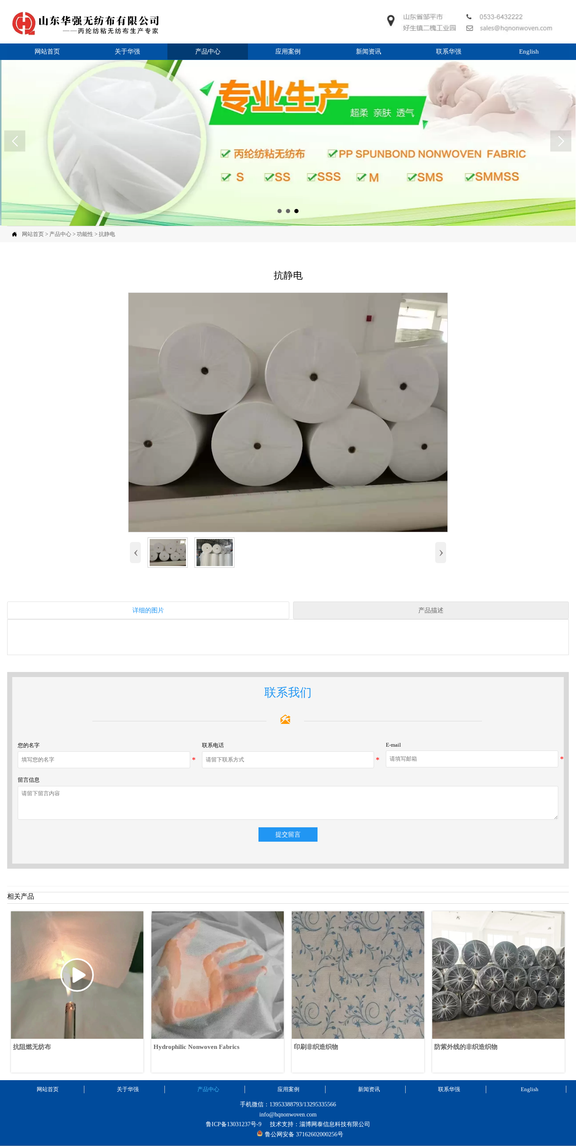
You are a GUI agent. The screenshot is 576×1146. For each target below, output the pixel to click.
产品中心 (60, 234)
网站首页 (33, 234)
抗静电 (107, 234)
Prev (14, 141)
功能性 (85, 234)
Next (560, 141)
